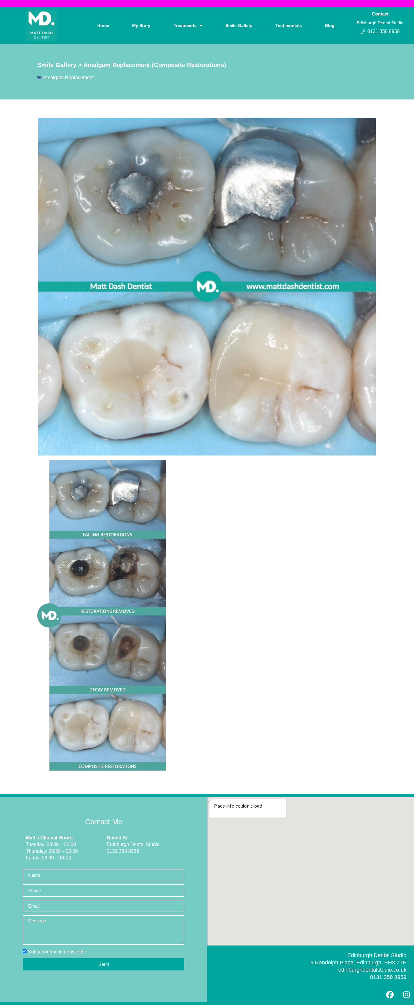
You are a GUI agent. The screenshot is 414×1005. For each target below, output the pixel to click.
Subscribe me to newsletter (57, 951)
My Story (141, 25)
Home (103, 25)
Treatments (185, 25)
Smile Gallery (238, 25)
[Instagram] (406, 994)
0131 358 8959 (388, 977)
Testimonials (288, 25)
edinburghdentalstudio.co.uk (372, 970)
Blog (330, 25)
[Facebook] (389, 994)
